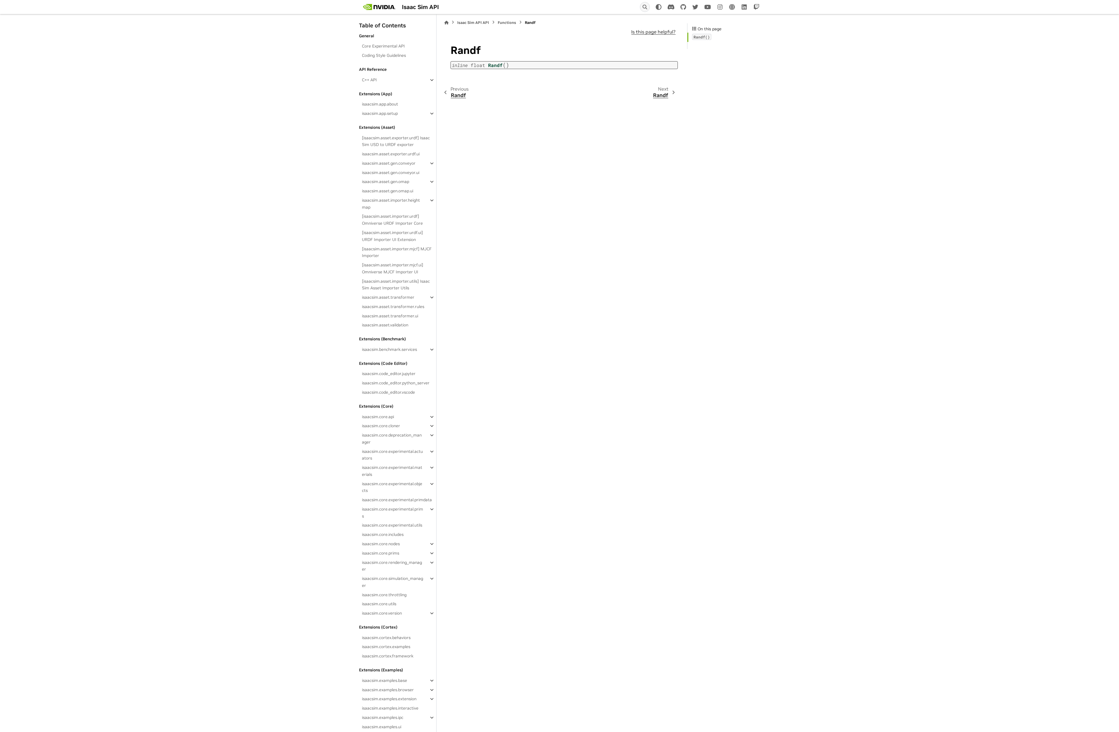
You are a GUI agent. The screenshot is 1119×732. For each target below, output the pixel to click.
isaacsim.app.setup (380, 113)
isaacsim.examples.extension (389, 698)
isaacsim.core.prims (380, 553)
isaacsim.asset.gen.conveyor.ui (390, 172)
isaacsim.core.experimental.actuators (392, 455)
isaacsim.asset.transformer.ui (390, 316)
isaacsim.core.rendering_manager (392, 566)
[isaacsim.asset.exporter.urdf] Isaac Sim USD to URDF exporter (396, 141)
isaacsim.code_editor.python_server (396, 383)
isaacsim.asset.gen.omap (385, 181)
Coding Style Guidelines (384, 55)
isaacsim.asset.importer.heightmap (391, 204)
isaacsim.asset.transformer (388, 297)
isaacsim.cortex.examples (386, 646)
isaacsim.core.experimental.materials (392, 471)
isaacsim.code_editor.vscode (388, 392)
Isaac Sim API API (473, 22)
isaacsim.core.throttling (384, 594)
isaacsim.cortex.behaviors (386, 637)
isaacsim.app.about (380, 104)
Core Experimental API (383, 46)
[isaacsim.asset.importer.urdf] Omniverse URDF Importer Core (392, 220)
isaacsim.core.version (382, 613)
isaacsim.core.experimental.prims (392, 512)
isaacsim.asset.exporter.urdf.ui (391, 153)
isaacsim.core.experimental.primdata (397, 499)
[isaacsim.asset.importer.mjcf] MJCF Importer (397, 252)
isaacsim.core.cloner (381, 425)
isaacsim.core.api (378, 416)
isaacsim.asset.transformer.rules (393, 306)
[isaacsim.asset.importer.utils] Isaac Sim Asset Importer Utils (396, 285)
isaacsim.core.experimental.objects (392, 487)
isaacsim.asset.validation (385, 325)
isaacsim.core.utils (379, 603)
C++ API (369, 79)
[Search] (645, 7)
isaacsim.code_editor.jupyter (389, 373)
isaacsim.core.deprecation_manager (392, 438)
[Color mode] (658, 7)
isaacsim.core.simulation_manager (392, 582)
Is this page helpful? (653, 32)
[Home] (446, 23)
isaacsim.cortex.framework (388, 656)
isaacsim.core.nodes (381, 543)
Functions (507, 22)
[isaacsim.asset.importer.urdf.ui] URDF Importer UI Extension (392, 236)
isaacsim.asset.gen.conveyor (389, 163)
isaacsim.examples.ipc (382, 717)
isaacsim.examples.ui (381, 726)
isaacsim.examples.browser (388, 689)
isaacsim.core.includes (383, 534)
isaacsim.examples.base (384, 680)
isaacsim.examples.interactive (390, 708)
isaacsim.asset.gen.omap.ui (387, 190)
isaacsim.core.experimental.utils (392, 525)
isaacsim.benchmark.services (389, 349)
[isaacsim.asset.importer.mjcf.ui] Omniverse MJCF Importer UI (392, 268)
